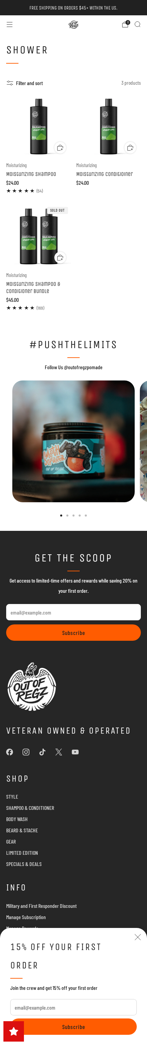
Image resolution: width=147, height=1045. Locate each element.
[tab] (61, 516)
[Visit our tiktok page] (42, 752)
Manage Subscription (26, 917)
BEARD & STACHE (22, 830)
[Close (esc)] (138, 937)
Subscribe (73, 1026)
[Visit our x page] (59, 752)
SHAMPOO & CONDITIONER (30, 807)
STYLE (12, 796)
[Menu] (9, 24)
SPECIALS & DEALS (24, 864)
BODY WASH (17, 819)
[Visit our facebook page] (9, 752)
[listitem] (73, 8)
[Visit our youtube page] (75, 752)
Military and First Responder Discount (41, 905)
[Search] (137, 24)
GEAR (11, 841)
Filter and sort (29, 83)
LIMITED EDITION (22, 852)
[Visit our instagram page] (26, 752)
